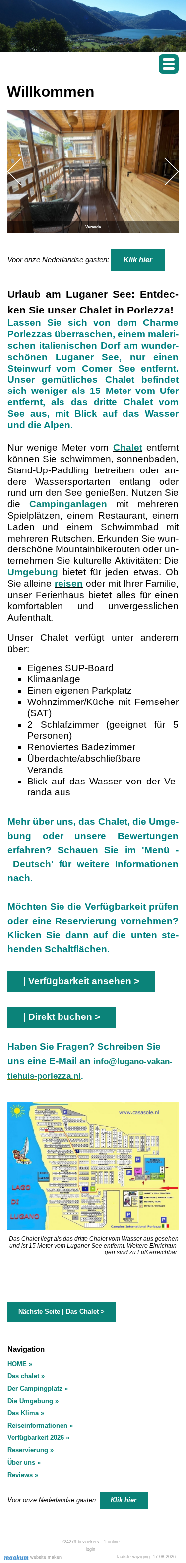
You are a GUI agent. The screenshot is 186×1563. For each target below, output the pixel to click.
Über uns (21, 1462)
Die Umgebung (30, 1401)
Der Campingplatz (34, 1388)
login (90, 1549)
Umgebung (32, 572)
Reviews (20, 1475)
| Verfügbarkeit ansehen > (81, 981)
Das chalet (23, 1376)
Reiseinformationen (37, 1425)
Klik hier (138, 260)
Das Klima (23, 1413)
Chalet (127, 447)
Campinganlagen (68, 504)
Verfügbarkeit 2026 (35, 1437)
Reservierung (27, 1450)
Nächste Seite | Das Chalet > (61, 1311)
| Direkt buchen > (61, 1017)
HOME (17, 1364)
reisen (69, 583)
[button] (168, 64)
